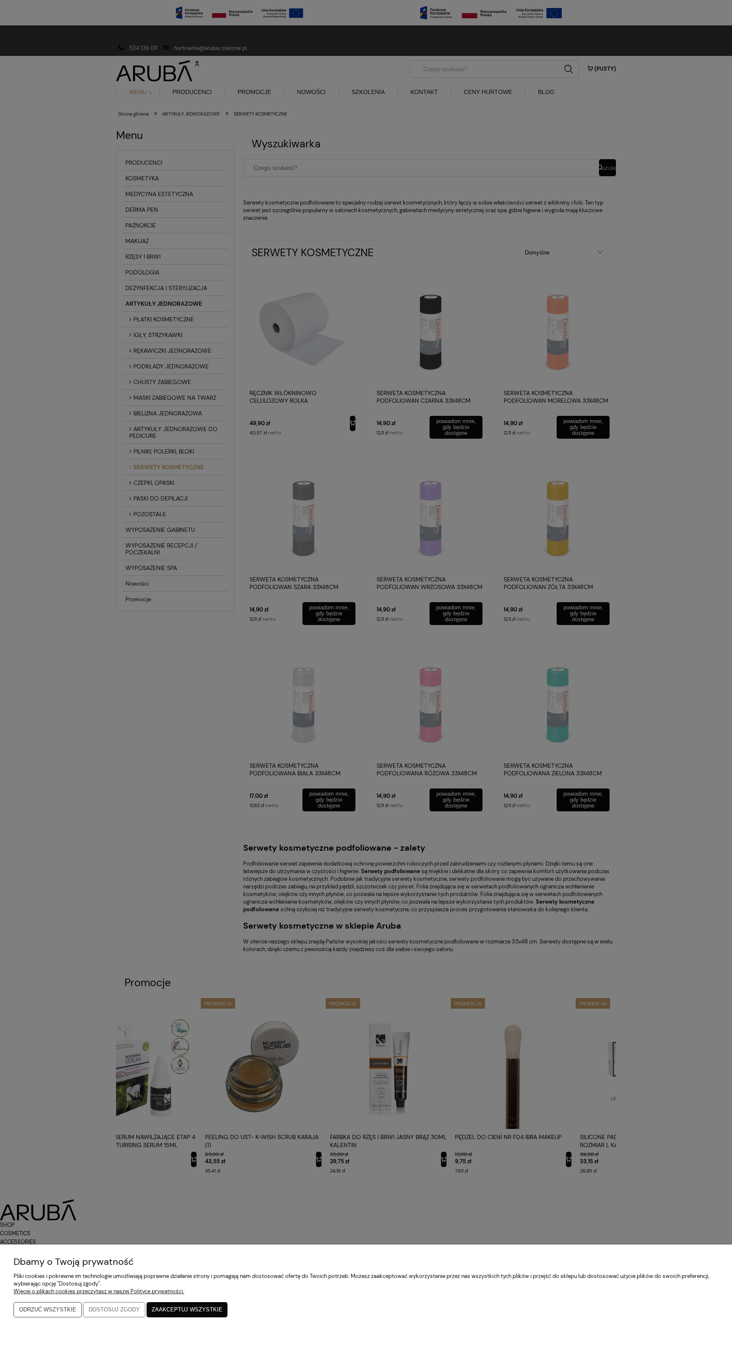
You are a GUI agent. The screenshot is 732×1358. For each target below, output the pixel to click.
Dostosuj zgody (114, 1309)
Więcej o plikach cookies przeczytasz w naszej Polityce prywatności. (99, 1291)
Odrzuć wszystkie (47, 1309)
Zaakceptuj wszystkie (187, 1309)
